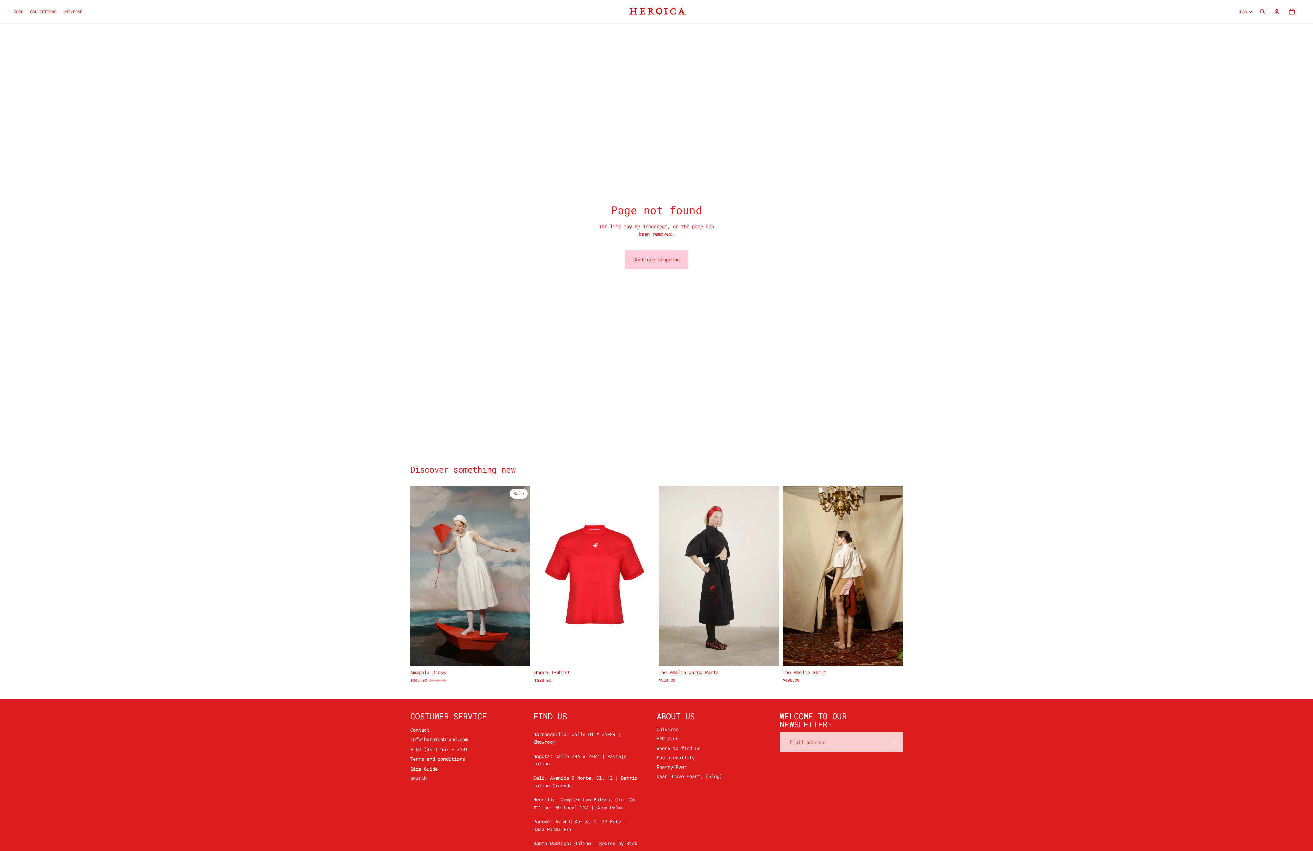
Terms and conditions (437, 759)
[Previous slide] (420, 576)
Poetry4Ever (671, 767)
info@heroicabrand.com (439, 739)
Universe (667, 729)
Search (418, 778)
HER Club (667, 738)
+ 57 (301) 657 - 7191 (439, 749)
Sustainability (675, 757)
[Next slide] (520, 576)
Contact (419, 729)
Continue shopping (656, 259)
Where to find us (678, 748)
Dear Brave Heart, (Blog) (689, 776)
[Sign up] (892, 742)
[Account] (1276, 11)
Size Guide (424, 768)
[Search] (1262, 11)
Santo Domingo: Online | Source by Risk (585, 843)
